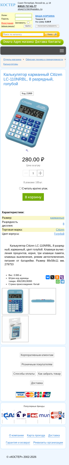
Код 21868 (27, 93)
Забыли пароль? (8, 26)
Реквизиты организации (48, 442)
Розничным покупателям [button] (37, 364)
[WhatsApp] (58, 282)
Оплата (7, 41)
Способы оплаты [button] (24, 373)
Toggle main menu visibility (61, 50)
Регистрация (7, 23)
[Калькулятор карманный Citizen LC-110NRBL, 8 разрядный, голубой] (27, 123)
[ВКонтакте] (48, 277)
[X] (52, 277)
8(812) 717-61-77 (27, 6)
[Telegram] (62, 282)
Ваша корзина (45, 16)
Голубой (59, 233)
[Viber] (62, 277)
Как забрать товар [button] (49, 373)
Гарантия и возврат (18, 442)
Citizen (60, 229)
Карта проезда (36, 435)
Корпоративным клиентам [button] (37, 355)
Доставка (41, 41)
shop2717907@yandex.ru (30, 9)
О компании (16, 435)
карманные (57, 217)
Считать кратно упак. (35, 188)
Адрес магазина (24, 41)
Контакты (54, 41)
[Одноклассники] (57, 277)
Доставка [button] (37, 383)
